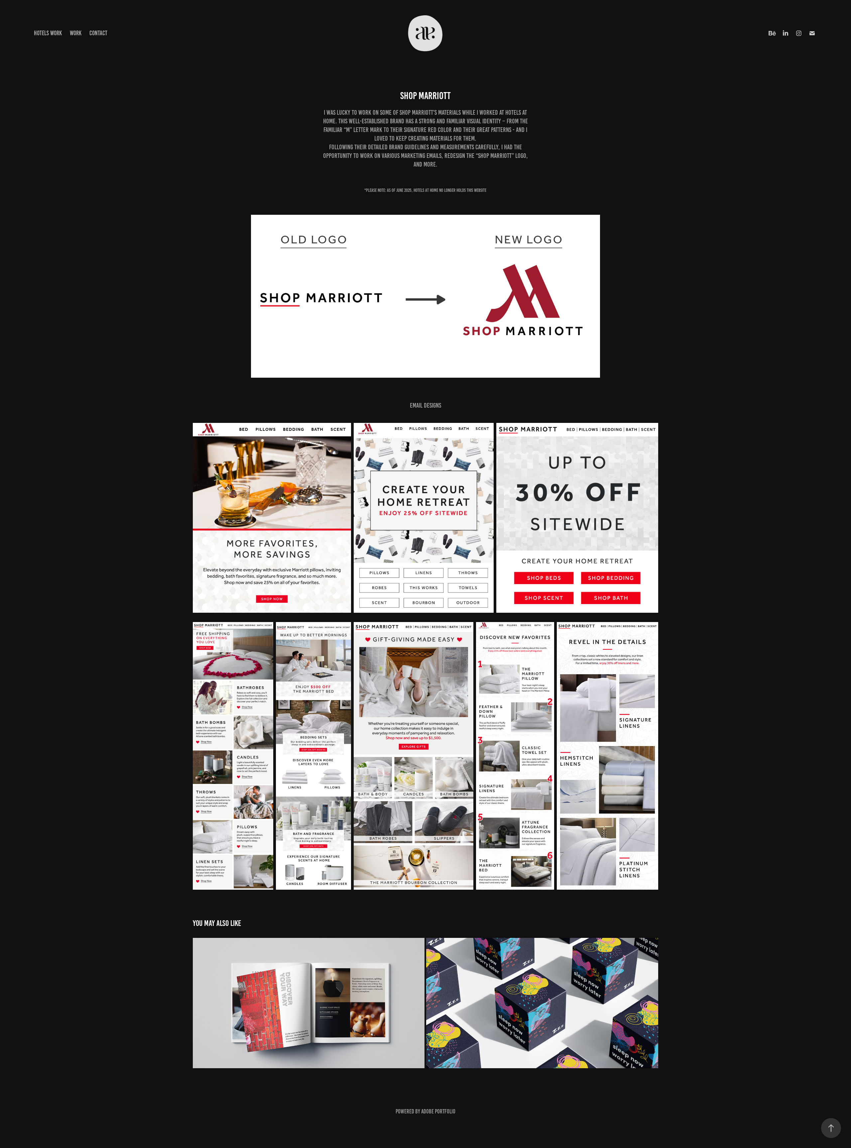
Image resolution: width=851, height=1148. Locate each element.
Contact (98, 33)
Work (75, 33)
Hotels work (48, 33)
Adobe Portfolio (438, 1111)
